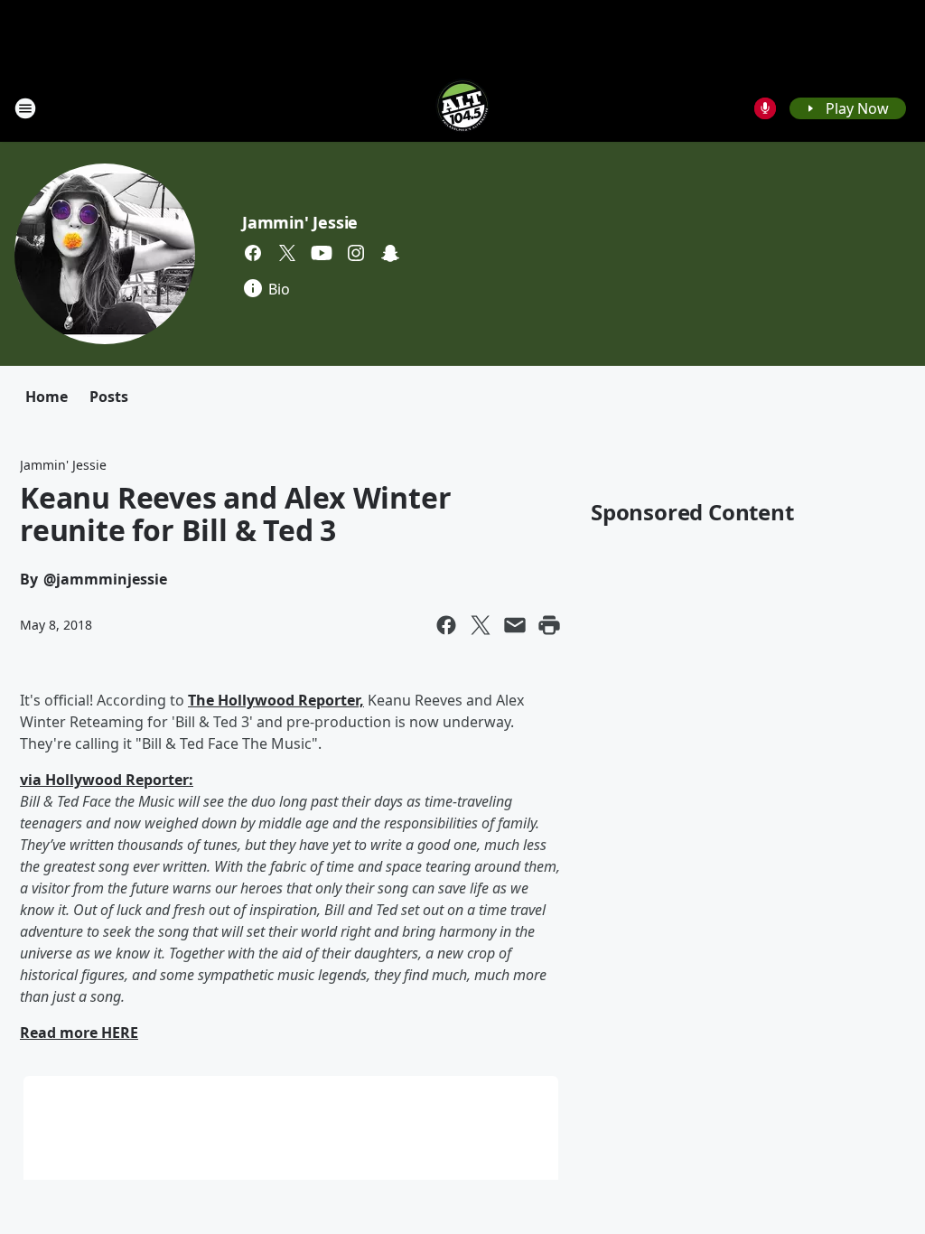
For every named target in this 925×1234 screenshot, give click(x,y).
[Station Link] (462, 108)
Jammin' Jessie (300, 222)
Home (46, 397)
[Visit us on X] (287, 253)
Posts (108, 397)
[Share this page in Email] (515, 625)
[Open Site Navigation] (25, 108)
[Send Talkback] (765, 108)
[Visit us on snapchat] (390, 253)
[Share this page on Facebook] (446, 625)
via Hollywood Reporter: (106, 780)
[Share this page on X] (480, 625)
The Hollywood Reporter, (276, 700)
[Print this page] (549, 625)
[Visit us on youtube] (321, 253)
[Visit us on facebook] (253, 253)
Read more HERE (79, 1032)
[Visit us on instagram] (356, 253)
